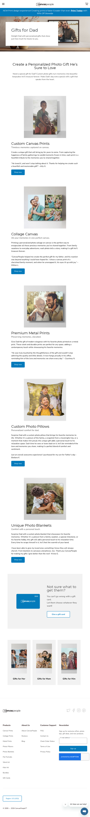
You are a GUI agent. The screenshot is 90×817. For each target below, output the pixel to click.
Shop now (18, 172)
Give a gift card (58, 614)
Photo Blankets (8, 752)
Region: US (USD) (12, 798)
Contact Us (44, 736)
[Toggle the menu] (3, 4)
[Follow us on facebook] (73, 710)
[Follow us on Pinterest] (84, 710)
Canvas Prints (8, 731)
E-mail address (65, 737)
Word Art (6, 762)
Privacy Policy (45, 752)
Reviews (25, 736)
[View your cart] (86, 4)
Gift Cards (6, 778)
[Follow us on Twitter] (68, 710)
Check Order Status (47, 741)
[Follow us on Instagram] (79, 710)
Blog (23, 741)
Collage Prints (8, 736)
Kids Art (6, 767)
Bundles (6, 773)
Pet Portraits (7, 757)
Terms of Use (45, 746)
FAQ (42, 731)
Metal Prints (7, 741)
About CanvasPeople (29, 731)
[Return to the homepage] (45, 4)
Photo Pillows (8, 746)
